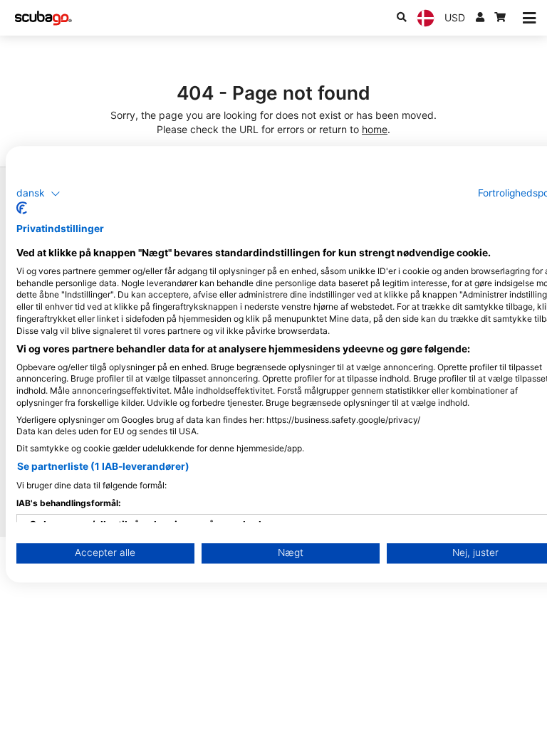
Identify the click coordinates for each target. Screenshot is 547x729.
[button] (38, 193)
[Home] (43, 18)
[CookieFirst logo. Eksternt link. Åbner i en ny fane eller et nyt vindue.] (21, 208)
